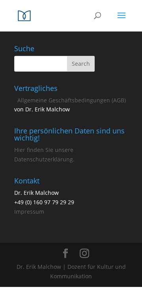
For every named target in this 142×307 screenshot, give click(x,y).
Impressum (29, 211)
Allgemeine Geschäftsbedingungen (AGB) (71, 100)
